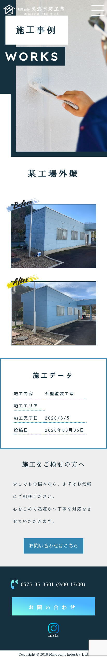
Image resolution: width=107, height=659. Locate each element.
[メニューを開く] (97, 10)
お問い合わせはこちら (53, 545)
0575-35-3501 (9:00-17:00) (53, 584)
